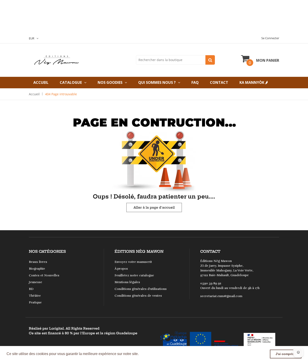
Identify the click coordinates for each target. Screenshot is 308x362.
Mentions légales (127, 282)
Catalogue (71, 82)
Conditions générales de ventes (138, 296)
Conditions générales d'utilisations (141, 289)
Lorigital (56, 328)
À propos (121, 269)
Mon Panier (267, 60)
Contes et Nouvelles (44, 275)
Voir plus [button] (147, 354)
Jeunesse (35, 282)
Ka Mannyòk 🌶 (253, 82)
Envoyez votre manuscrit (133, 262)
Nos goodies (110, 82)
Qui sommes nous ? (157, 82)
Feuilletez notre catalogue (134, 275)
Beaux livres (38, 262)
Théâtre (35, 296)
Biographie (37, 269)
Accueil (40, 82)
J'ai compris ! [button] (286, 354)
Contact (219, 82)
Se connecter (270, 38)
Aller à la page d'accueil (154, 207)
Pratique (35, 302)
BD (31, 289)
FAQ (195, 82)
